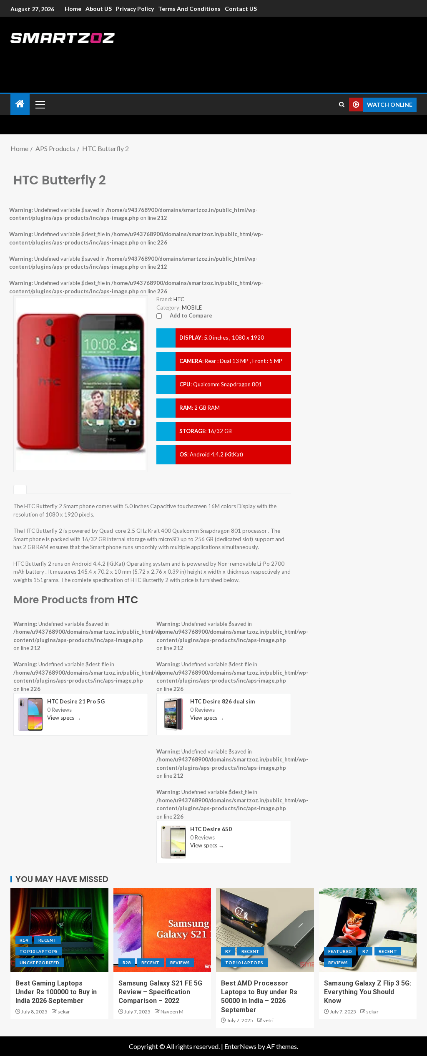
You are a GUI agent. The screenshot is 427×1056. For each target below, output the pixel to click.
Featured (340, 951)
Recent (47, 940)
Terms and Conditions (189, 8)
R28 (127, 962)
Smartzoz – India (103, 55)
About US (98, 8)
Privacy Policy (135, 8)
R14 (24, 940)
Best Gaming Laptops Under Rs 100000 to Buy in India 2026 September (56, 992)
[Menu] (39, 104)
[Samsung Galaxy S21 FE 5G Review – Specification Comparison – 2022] (162, 930)
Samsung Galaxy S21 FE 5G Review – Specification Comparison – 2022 (160, 992)
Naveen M (172, 1011)
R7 (228, 951)
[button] (39, 104)
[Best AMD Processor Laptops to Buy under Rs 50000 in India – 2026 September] (265, 930)
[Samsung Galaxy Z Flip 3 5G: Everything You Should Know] (368, 930)
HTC (127, 600)
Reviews (180, 962)
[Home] (20, 104)
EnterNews (240, 1046)
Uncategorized (40, 962)
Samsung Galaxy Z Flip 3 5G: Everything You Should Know (367, 992)
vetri (268, 1020)
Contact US (241, 8)
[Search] (342, 104)
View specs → (64, 717)
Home (73, 8)
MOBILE (192, 307)
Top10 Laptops (39, 951)
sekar (64, 1011)
